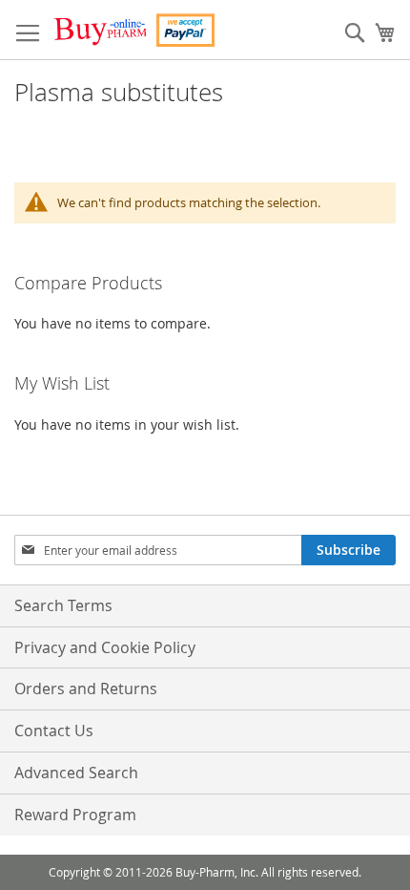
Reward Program (75, 814)
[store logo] (133, 30)
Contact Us (53, 730)
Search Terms (63, 605)
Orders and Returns (85, 688)
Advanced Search (76, 772)
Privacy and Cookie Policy (104, 647)
